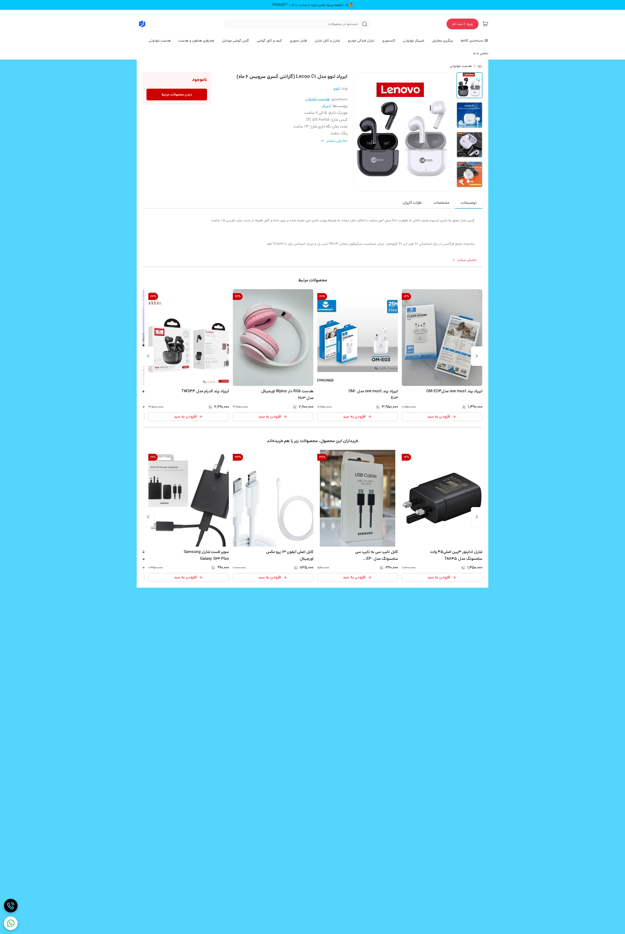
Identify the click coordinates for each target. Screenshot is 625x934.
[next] (148, 356)
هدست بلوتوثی (461, 66)
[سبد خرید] (485, 24)
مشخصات (441, 202)
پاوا (480, 66)
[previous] (477, 356)
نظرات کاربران (412, 202)
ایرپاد (326, 106)
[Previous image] (360, 132)
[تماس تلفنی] (11, 906)
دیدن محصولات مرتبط (177, 94)
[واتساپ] (11, 923)
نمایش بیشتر (467, 259)
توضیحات (469, 202)
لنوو (337, 88)
